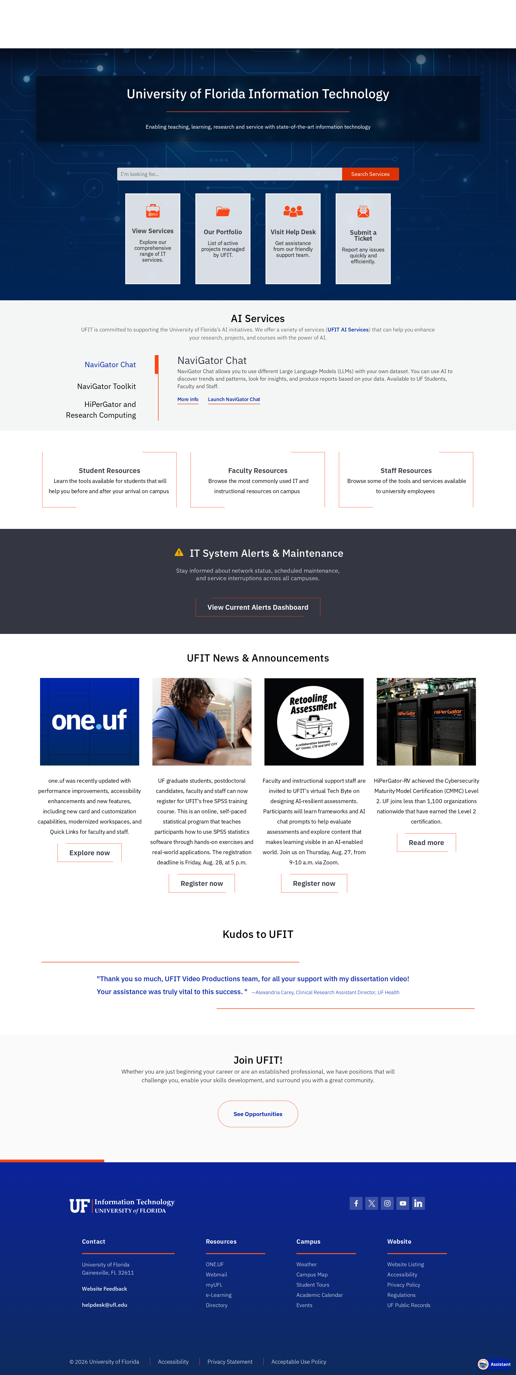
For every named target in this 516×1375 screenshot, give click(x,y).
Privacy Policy (403, 1284)
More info (188, 399)
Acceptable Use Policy (298, 1361)
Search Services (370, 174)
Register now (202, 883)
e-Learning (219, 1294)
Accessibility (402, 1274)
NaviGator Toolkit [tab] (112, 388)
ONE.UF (215, 1264)
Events (304, 1305)
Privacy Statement (230, 1361)
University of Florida (114, 1361)
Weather (306, 1264)
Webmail (216, 1274)
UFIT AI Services (348, 329)
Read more (426, 842)
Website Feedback (104, 1288)
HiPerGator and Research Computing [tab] (106, 409)
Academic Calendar (319, 1294)
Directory (217, 1305)
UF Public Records (409, 1305)
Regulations (401, 1294)
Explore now (89, 852)
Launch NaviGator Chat (234, 399)
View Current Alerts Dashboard (258, 607)
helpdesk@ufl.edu (104, 1304)
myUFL (214, 1284)
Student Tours (312, 1284)
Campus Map (312, 1274)
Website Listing (405, 1264)
